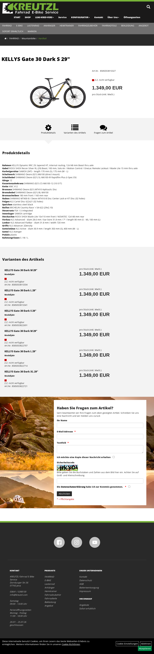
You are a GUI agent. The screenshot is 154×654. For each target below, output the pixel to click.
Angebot (144, 25)
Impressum (85, 591)
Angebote (84, 604)
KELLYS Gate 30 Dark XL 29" (21, 371)
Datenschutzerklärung (73, 486)
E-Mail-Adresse (65, 431)
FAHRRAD (7, 25)
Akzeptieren (145, 648)
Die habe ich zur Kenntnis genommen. (90, 486)
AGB (81, 583)
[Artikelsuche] (148, 7)
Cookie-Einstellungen (127, 643)
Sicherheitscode (65, 462)
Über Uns (113, 17)
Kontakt (98, 17)
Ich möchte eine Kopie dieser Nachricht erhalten (84, 457)
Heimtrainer (67, 25)
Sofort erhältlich (12, 31)
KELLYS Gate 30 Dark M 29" (21, 270)
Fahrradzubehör (87, 25)
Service (62, 17)
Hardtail (42, 38)
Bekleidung (127, 25)
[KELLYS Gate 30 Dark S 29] (57, 89)
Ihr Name (62, 420)
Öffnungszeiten (132, 17)
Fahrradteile (109, 25)
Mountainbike (29, 38)
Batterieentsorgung (89, 587)
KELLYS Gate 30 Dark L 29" (20, 290)
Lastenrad (33, 25)
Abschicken (64, 493)
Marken (32, 31)
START (17, 17)
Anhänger (49, 25)
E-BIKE (19, 25)
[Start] (5, 38)
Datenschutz (85, 580)
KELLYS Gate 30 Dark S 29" (36, 59)
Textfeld (61, 442)
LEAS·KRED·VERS (43, 17)
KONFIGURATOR (79, 17)
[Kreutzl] (30, 8)
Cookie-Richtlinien (71, 644)
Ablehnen (146, 643)
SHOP (28, 17)
